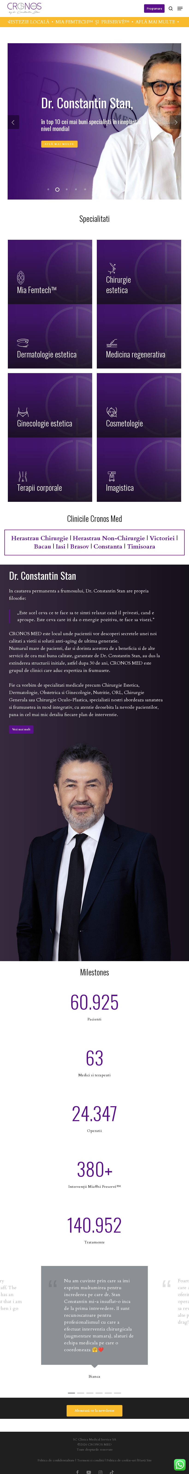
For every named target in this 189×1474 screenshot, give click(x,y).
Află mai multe (59, 140)
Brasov (79, 547)
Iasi (60, 547)
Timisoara (141, 547)
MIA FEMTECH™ (44, 22)
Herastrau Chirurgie (39, 538)
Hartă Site (145, 1460)
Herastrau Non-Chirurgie (109, 538)
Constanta (108, 547)
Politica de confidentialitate (56, 1460)
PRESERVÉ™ (86, 22)
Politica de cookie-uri (121, 1460)
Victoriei (162, 538)
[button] (180, 8)
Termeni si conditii (90, 1460)
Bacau (42, 547)
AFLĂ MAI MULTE (125, 22)
